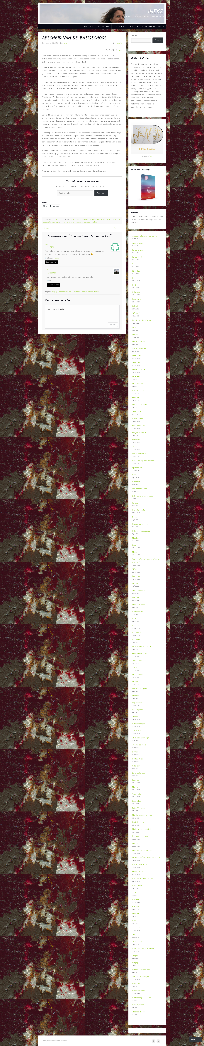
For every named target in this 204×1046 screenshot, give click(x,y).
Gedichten (94, 26)
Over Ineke (105, 26)
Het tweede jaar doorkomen (142, 998)
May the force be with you (142, 815)
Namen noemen (138, 391)
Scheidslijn (136, 334)
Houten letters (137, 759)
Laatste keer (137, 801)
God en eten (136, 632)
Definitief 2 (136, 913)
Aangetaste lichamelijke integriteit (144, 236)
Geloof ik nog (137, 885)
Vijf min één (136, 313)
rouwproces (79, 222)
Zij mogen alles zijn (139, 590)
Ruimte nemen (137, 675)
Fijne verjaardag (138, 1005)
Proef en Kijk (137, 376)
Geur (134, 921)
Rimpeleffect (137, 257)
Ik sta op (135, 780)
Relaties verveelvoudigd (141, 531)
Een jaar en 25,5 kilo (139, 433)
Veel (134, 475)
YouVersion (150, 26)
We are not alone (138, 991)
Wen (134, 327)
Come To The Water (139, 405)
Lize (46, 244)
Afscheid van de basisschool (143, 949)
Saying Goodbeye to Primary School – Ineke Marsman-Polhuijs (75, 292)
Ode (133, 264)
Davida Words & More (140, 454)
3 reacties (118, 43)
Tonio (134, 892)
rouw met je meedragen (51, 222)
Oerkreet (135, 899)
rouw (118, 219)
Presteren (136, 696)
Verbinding (136, 482)
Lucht (134, 278)
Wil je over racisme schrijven (142, 646)
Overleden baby (119, 26)
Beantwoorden (51, 262)
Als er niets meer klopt (140, 738)
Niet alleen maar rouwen (141, 836)
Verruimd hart (137, 794)
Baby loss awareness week (142, 496)
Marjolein (135, 787)
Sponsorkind (137, 468)
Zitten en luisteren (138, 412)
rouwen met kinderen (67, 222)
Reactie (112, 324)
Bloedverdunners (138, 341)
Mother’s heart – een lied (141, 829)
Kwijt (134, 285)
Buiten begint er (138, 383)
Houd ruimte (136, 299)
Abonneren (101, 193)
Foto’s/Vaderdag (138, 808)
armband (94, 219)
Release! (135, 398)
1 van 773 (136, 928)
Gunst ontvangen (138, 724)
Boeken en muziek (136, 26)
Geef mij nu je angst (139, 864)
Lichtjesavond (137, 611)
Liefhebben (136, 639)
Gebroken (136, 292)
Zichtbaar (135, 935)
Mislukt (134, 552)
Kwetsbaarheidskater (140, 489)
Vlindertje (135, 682)
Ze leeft (135, 447)
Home (85, 26)
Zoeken (134, 36)
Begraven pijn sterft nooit (141, 369)
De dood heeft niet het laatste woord (146, 857)
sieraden (87, 222)
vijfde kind (93, 222)
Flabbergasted (137, 710)
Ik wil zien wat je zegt (140, 822)
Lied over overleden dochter (142, 878)
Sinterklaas (136, 271)
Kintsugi (135, 503)
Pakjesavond (137, 597)
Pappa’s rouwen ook (139, 524)
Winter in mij (136, 583)
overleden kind (111, 219)
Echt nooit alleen (138, 773)
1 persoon (56, 258)
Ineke (155, 12)
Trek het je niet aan (139, 745)
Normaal (135, 625)
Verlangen (136, 362)
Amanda (55, 219)
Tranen (134, 668)
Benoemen (136, 440)
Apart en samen (138, 243)
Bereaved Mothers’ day (141, 970)
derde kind (101, 219)
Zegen (134, 545)
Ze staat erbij (115, 228)
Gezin (61, 219)
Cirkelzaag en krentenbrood (142, 850)
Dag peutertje (137, 703)
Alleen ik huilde (137, 871)
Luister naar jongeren (140, 419)
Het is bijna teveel (138, 604)
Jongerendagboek (139, 348)
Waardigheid (137, 355)
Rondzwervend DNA (139, 653)
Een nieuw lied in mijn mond (142, 320)
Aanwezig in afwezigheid (141, 977)
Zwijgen (46, 228)
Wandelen (136, 984)
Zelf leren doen (137, 731)
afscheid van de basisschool (81, 219)
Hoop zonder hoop (139, 426)
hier (151, 156)
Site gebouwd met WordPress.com (55, 1041)
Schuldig (135, 306)
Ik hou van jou (137, 250)
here (120, 50)
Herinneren (136, 576)
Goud (134, 618)
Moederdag (136, 538)
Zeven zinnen (137, 661)
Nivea (134, 517)
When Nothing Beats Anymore (143, 461)
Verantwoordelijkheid (140, 689)
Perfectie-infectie (138, 510)
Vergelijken (136, 963)
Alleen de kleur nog (139, 1012)
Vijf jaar (135, 569)
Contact (161, 26)
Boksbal (135, 843)
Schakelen (136, 766)
